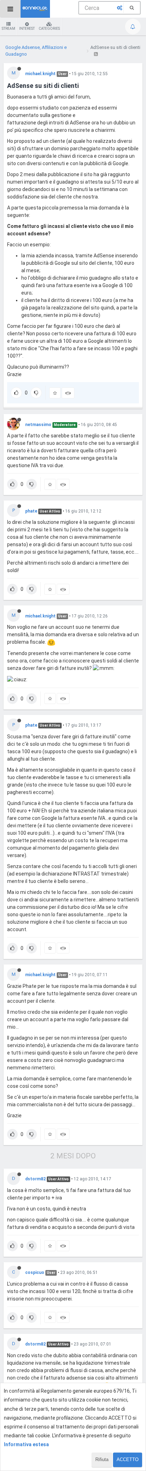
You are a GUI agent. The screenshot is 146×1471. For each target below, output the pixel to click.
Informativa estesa (26, 1444)
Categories (49, 28)
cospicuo (34, 1272)
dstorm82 (35, 1178)
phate (31, 511)
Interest (27, 28)
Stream (8, 28)
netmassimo (38, 424)
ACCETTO (128, 1459)
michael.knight (40, 73)
